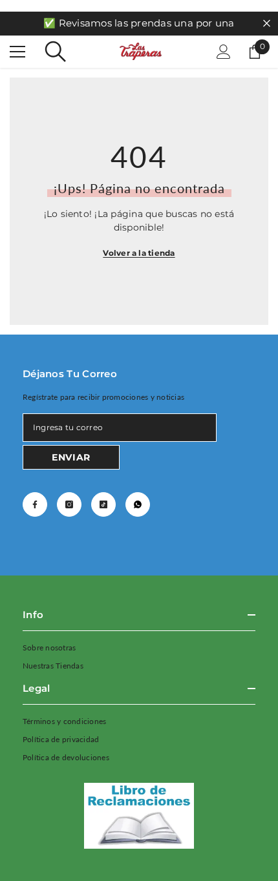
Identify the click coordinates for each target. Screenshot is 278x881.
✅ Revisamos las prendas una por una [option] (138, 23)
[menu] (17, 51)
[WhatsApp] (137, 504)
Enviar (71, 457)
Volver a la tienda (139, 253)
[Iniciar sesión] (224, 52)
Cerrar (267, 23)
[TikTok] (103, 504)
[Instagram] (69, 504)
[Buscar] (55, 52)
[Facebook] (35, 504)
